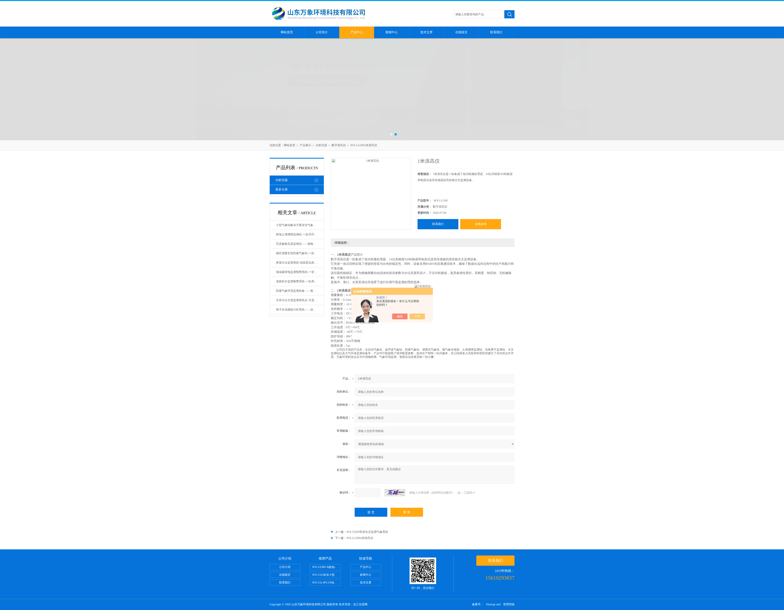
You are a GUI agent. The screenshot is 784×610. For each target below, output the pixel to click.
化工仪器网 (360, 604)
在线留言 (461, 32)
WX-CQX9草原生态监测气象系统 (367, 531)
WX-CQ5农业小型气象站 (326, 574)
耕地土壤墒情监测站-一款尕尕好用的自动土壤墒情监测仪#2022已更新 (299, 234)
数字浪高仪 (339, 145)
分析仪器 (321, 145)
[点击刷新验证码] (395, 492)
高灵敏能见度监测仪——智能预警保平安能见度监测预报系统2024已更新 (299, 243)
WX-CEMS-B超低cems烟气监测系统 (326, 567)
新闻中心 (391, 32)
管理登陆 (508, 604)
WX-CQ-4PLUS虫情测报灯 (326, 582)
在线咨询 (480, 224)
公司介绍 (285, 567)
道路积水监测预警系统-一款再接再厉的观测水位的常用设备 (299, 281)
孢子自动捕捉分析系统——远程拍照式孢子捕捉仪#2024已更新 (299, 309)
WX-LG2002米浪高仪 (359, 538)
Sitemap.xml (493, 604)
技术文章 (426, 32)
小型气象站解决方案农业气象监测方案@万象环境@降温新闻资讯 (299, 225)
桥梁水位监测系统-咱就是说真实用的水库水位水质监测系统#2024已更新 (299, 262)
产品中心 (357, 32)
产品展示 (305, 145)
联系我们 (496, 32)
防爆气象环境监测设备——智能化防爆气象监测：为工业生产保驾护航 (299, 290)
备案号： (477, 604)
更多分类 (281, 189)
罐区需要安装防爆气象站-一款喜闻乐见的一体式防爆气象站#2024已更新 (299, 253)
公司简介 (322, 32)
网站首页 (287, 32)
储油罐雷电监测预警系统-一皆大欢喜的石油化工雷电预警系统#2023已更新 (299, 272)
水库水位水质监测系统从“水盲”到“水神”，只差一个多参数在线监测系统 (299, 300)
